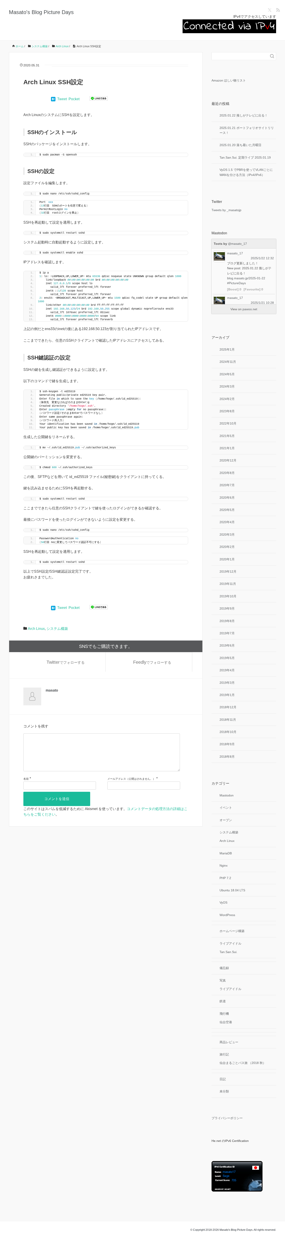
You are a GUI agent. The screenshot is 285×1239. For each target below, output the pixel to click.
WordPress (227, 915)
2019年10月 (228, 596)
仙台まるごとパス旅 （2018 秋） (243, 1063)
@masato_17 (237, 243)
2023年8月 (227, 411)
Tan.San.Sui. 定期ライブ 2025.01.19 (245, 157)
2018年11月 (228, 719)
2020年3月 (227, 534)
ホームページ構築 (232, 931)
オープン (226, 820)
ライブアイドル (230, 943)
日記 (223, 1079)
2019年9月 (227, 608)
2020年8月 (227, 473)
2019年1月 (227, 695)
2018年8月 (227, 756)
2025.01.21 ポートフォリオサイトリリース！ (247, 130)
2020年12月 (228, 460)
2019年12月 (228, 571)
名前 (26, 778)
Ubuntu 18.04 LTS (232, 890)
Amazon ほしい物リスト (229, 80)
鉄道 (223, 1001)
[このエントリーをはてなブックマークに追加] (53, 99)
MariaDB (226, 853)
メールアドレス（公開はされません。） (131, 778)
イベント (226, 807)
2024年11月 (228, 361)
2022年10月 (228, 423)
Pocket (74, 99)
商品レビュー (229, 1042)
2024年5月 (227, 374)
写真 (223, 980)
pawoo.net (249, 309)
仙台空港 (226, 1022)
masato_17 (235, 253)
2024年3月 (227, 386)
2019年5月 (227, 658)
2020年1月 (227, 559)
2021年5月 (227, 436)
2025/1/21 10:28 (262, 302)
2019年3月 (227, 682)
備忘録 (224, 968)
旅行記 (224, 1054)
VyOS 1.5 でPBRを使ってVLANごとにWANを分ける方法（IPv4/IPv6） (246, 172)
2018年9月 (227, 744)
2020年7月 (227, 485)
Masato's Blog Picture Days (41, 12)
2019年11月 (228, 584)
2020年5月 (227, 510)
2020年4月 (227, 522)
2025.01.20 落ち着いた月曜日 (240, 145)
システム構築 (57, 629)
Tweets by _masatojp (226, 210)
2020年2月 (227, 547)
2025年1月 (227, 349)
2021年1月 (227, 448)
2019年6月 (227, 645)
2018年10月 (228, 732)
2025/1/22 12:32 (262, 258)
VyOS (223, 902)
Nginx (224, 865)
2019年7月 (227, 633)
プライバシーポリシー (227, 1118)
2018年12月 (228, 707)
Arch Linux (36, 629)
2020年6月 (227, 497)
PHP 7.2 (225, 878)
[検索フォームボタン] (272, 56)
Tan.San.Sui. (228, 952)
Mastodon (227, 795)
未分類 (224, 1091)
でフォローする (66, 662)
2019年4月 (227, 670)
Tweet (62, 99)
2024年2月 (227, 399)
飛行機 (224, 1013)
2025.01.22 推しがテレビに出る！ (244, 115)
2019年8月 (227, 621)
